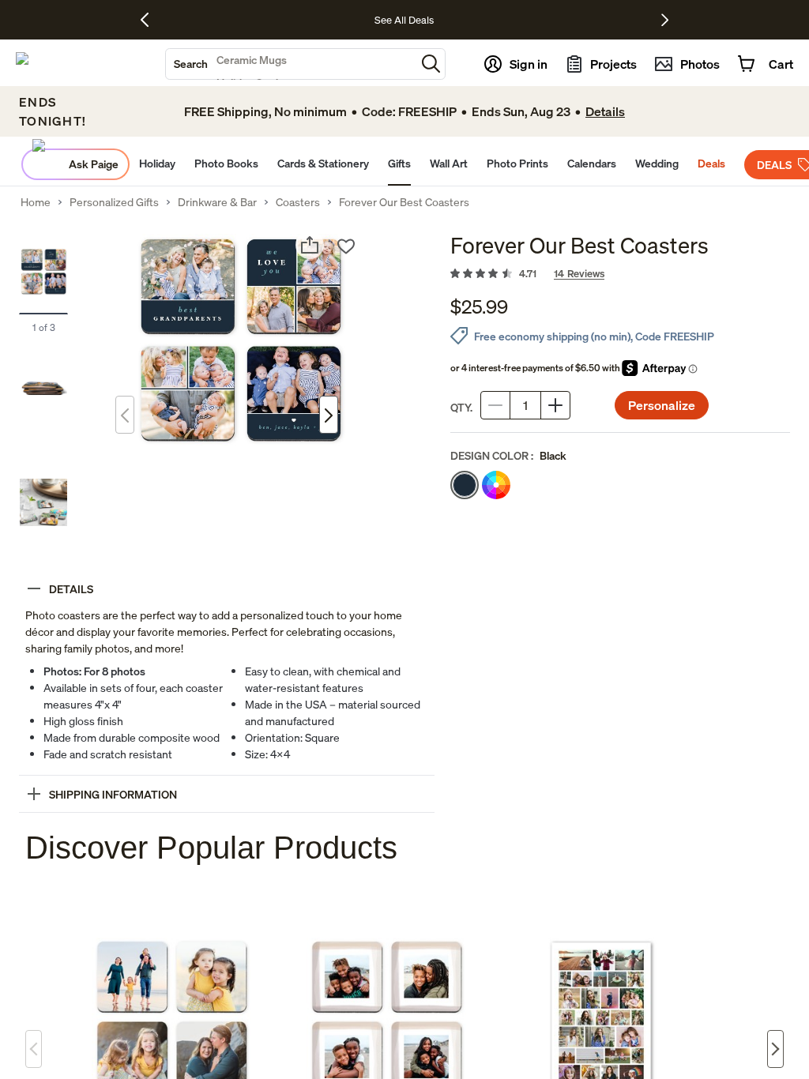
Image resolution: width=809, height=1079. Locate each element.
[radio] (464, 485)
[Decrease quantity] (495, 405)
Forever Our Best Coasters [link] (404, 202)
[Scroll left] (33, 1049)
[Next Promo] (664, 19)
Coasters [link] (298, 202)
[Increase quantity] (555, 405)
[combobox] (291, 64)
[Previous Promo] (150, 20)
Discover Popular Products (211, 847)
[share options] (309, 245)
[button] (431, 63)
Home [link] (36, 202)
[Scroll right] (775, 1049)
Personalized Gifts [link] (114, 202)
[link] (620, 274)
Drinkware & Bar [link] (217, 202)
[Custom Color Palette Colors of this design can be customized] (496, 485)
